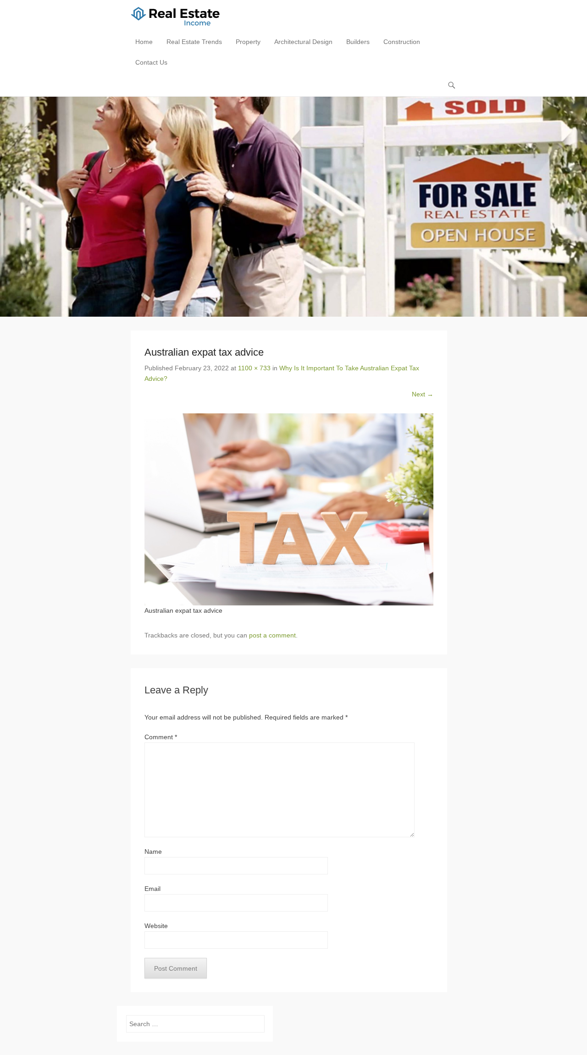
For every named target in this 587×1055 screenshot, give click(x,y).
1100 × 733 (254, 368)
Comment (160, 737)
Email (152, 888)
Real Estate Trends (194, 41)
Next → (422, 394)
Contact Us (151, 62)
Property (248, 41)
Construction (401, 41)
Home (144, 41)
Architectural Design (303, 41)
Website (156, 925)
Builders (358, 41)
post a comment (272, 635)
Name (153, 851)
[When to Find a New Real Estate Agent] (293, 207)
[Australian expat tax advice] (288, 509)
